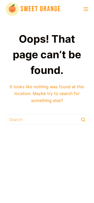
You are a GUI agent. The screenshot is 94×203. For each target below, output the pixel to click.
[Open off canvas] (86, 9)
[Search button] (83, 119)
